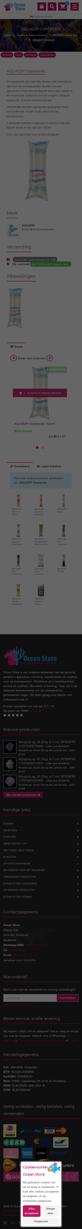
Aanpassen (41, 1221)
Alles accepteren (31, 1211)
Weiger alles (50, 1211)
